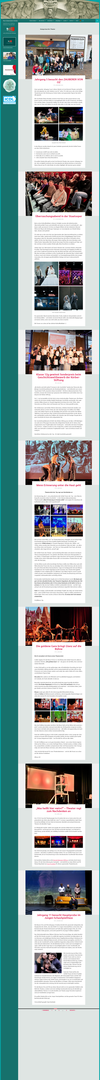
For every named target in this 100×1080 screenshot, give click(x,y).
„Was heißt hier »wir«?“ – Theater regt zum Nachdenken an (58, 810)
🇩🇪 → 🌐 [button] (82, 20)
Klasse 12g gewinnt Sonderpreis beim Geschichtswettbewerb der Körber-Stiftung (58, 377)
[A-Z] (77, 20)
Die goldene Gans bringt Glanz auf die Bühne (58, 647)
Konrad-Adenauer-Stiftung (60, 860)
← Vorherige (45, 1010)
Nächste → (73, 1010)
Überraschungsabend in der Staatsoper (58, 216)
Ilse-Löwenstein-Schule (10, 20)
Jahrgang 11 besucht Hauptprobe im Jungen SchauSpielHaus (59, 916)
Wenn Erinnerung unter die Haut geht (58, 485)
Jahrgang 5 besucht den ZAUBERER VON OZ (58, 81)
